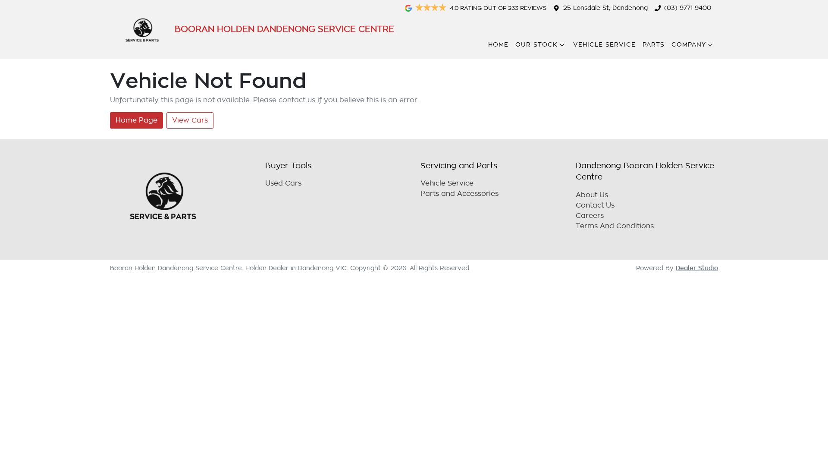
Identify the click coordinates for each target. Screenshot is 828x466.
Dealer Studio (697, 267)
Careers (590, 215)
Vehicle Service (604, 44)
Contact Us (595, 205)
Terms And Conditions (615, 226)
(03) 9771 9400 (687, 8)
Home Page (136, 120)
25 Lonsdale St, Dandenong (605, 8)
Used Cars (283, 183)
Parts (654, 44)
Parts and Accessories (459, 193)
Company (688, 44)
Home (498, 44)
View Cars (190, 120)
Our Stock (536, 44)
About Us (592, 195)
